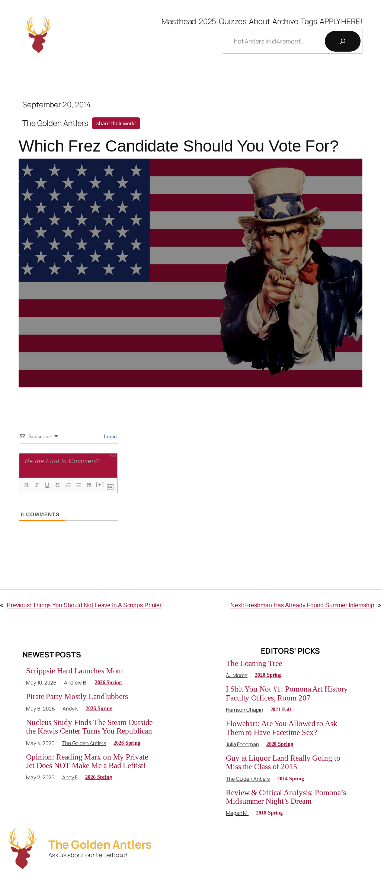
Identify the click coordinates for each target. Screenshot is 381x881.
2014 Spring (290, 778)
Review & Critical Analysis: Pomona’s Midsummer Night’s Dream (286, 797)
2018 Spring (269, 813)
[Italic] (37, 485)
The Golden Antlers (55, 123)
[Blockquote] (89, 485)
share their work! (116, 123)
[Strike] (57, 485)
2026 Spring (108, 682)
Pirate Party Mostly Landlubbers (77, 696)
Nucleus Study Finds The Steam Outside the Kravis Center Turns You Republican (89, 726)
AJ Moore (236, 675)
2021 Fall (280, 709)
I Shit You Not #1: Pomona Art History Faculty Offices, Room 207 (287, 693)
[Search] (343, 41)
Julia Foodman (242, 744)
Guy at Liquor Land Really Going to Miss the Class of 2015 (283, 762)
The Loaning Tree (254, 663)
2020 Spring (268, 675)
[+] (100, 484)
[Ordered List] (68, 485)
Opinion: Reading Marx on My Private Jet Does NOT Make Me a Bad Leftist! (87, 761)
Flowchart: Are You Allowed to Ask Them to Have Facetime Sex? (281, 727)
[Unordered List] (78, 485)
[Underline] (47, 485)
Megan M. (237, 812)
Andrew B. (75, 682)
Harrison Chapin (244, 709)
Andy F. (70, 708)
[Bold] (26, 485)
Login (110, 436)
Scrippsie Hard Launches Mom (74, 671)
